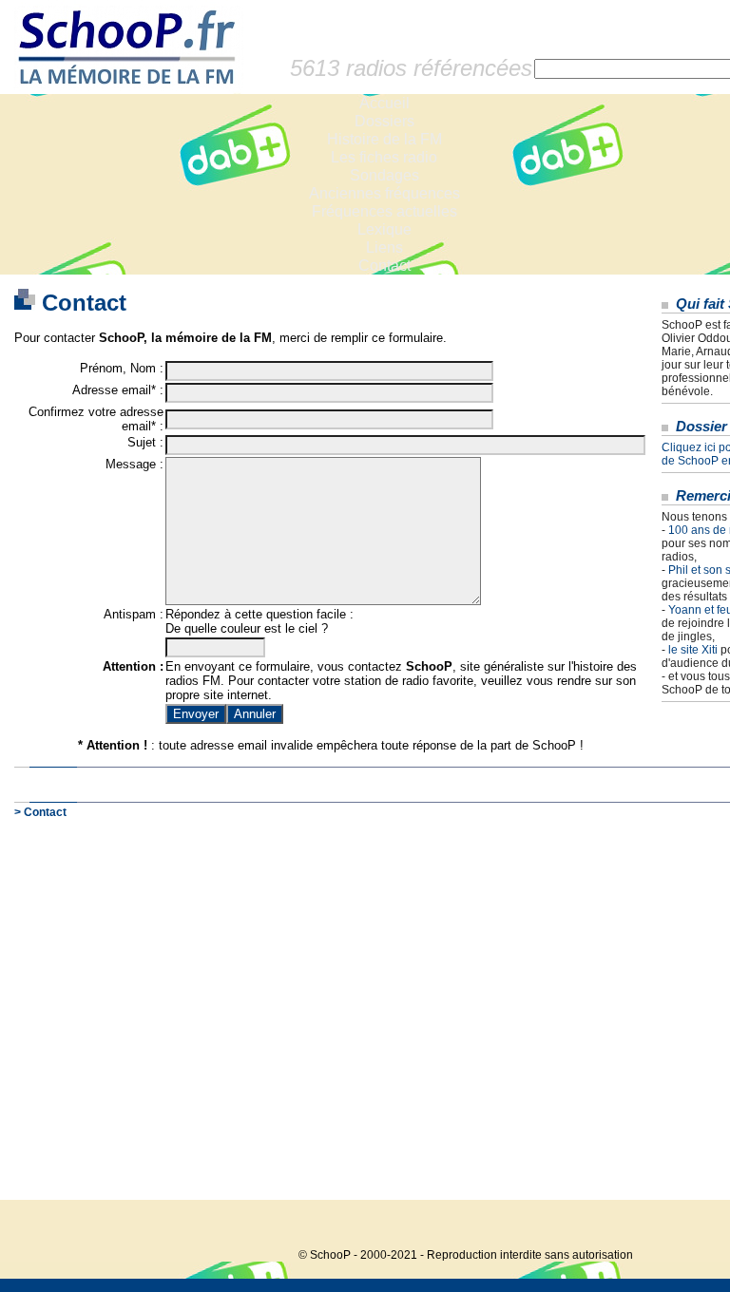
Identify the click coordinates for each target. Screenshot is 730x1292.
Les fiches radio (384, 157)
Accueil (384, 103)
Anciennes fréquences (384, 193)
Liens (384, 247)
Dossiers (384, 121)
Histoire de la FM (384, 139)
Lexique (384, 229)
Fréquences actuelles (384, 211)
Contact (384, 265)
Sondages (384, 175)
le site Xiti (693, 649)
